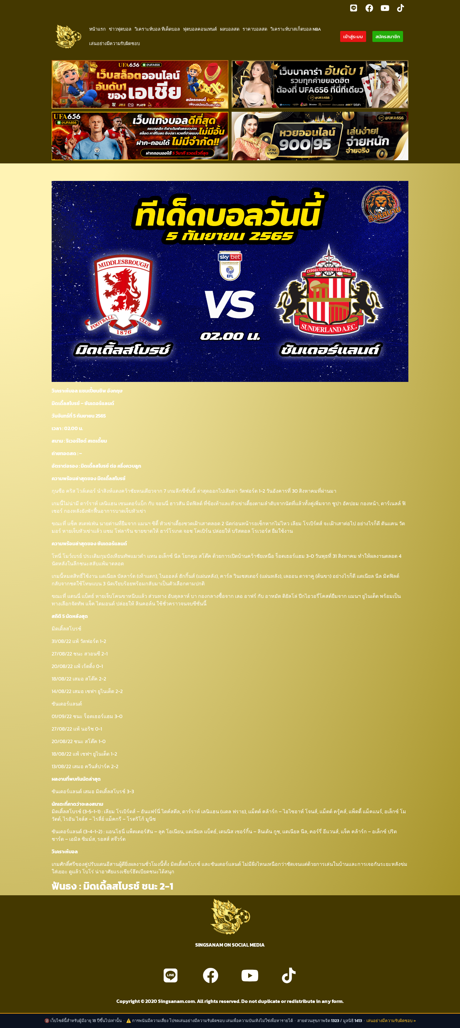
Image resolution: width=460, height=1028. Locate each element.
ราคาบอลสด (255, 29)
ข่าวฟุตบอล (120, 29)
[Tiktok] (400, 8)
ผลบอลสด (229, 29)
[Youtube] (385, 8)
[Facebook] (369, 8)
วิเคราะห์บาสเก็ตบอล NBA (295, 29)
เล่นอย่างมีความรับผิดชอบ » (391, 1021)
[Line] (353, 8)
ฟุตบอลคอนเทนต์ (200, 29)
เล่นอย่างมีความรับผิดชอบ (114, 43)
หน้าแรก (97, 29)
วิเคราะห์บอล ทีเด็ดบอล (157, 29)
